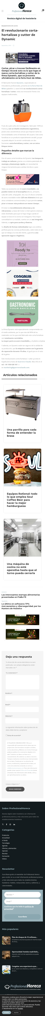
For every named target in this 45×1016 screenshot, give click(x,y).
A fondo (5, 840)
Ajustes (16, 1012)
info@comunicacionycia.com (15, 768)
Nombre (8, 693)
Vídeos (4, 859)
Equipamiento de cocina (10, 26)
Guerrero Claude (24, 362)
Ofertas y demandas (9, 848)
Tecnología (6, 843)
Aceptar (6, 1012)
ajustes (20, 1009)
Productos (5, 835)
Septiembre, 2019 (6, 45)
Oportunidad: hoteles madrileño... (25, 952)
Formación (5, 856)
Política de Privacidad (27, 770)
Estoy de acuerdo (14, 735)
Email (7, 705)
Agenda (4, 846)
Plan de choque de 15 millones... (24, 937)
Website (8, 716)
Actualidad (6, 838)
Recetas (5, 853)
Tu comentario (11, 673)
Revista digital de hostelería (21, 18)
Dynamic (20, 83)
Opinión (5, 851)
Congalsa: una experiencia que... (24, 966)
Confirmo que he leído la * (19, 907)
